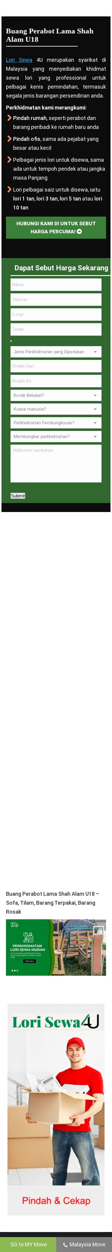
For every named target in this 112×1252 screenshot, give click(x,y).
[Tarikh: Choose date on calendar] (11, 341)
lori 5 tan (70, 198)
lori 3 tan (47, 198)
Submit (18, 495)
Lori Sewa (19, 60)
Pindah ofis (26, 139)
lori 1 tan (23, 198)
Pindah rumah (30, 118)
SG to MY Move (28, 1244)
